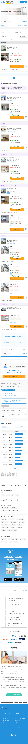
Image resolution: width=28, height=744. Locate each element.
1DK (13, 539)
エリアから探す (6, 718)
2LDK (25, 539)
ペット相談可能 (5, 524)
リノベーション (19, 527)
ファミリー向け (5, 527)
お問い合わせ (16, 716)
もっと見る (13, 468)
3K (2, 542)
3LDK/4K (24, 427)
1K (9, 539)
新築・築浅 (4, 519)
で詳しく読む (17, 694)
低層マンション (14, 522)
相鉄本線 (3, 492)
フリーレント (15, 510)
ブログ (4, 722)
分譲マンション (5, 522)
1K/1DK (9, 427)
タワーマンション (20, 519)
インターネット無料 (6, 510)
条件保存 (4, 25)
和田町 (3, 495)
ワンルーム (4, 427)
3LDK (10, 542)
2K (20, 539)
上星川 (8, 495)
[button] (26, 742)
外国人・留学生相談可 (12, 530)
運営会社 (15, 722)
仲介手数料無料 (5, 507)
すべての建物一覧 (6, 716)
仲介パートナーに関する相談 (19, 718)
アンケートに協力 (17, 720)
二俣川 (17, 495)
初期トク (2, 38)
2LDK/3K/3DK (19, 427)
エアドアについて (6, 713)
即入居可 (4, 530)
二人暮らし (19, 524)
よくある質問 (16, 713)
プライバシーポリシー (18, 727)
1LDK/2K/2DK (14, 427)
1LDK (17, 539)
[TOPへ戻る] (6, 6)
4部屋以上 (16, 542)
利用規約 (15, 725)
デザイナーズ (11, 519)
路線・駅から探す (6, 720)
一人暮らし (13, 524)
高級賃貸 (12, 527)
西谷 (13, 495)
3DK (6, 542)
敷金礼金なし (13, 507)
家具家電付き (22, 522)
